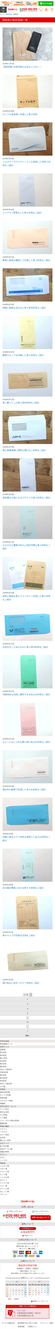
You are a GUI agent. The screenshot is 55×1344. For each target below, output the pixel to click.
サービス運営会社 (8, 1323)
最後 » (27, 1035)
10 (27, 1022)
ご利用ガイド (32, 1327)
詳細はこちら (28, 1235)
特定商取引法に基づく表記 (27, 1323)
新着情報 (21, 1327)
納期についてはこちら (40, 1301)
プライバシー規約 (46, 1323)
